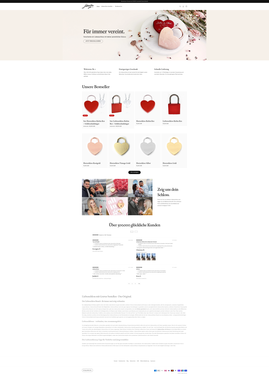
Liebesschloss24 (184, 373)
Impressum (152, 361)
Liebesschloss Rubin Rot (172, 121)
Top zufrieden (95, 241)
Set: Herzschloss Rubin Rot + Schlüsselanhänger (94, 122)
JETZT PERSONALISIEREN (93, 41)
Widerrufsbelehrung (144, 361)
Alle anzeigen (134, 172)
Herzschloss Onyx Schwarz (97, 251)
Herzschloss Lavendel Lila (141, 278)
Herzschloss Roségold (91, 163)
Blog (128, 361)
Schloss (138, 269)
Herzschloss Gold (170, 163)
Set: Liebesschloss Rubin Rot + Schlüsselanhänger (119, 122)
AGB (138, 361)
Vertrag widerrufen (87, 370)
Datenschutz (132, 361)
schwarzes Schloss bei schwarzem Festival (146, 241)
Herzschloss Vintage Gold (120, 163)
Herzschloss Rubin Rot (145, 121)
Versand (115, 361)
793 (139, 283)
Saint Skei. (173, 345)
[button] (107, 6)
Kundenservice (122, 361)
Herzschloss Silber (143, 163)
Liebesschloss (95, 269)
